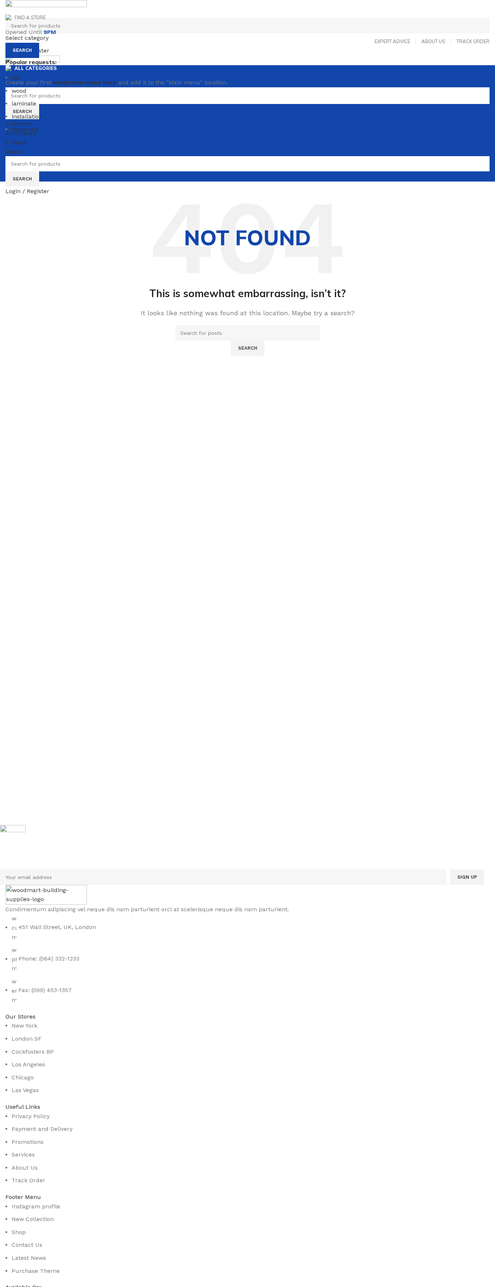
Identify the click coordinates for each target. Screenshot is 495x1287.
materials (25, 129)
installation (27, 116)
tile (16, 77)
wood (19, 90)
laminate (24, 103)
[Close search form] (9, 9)
